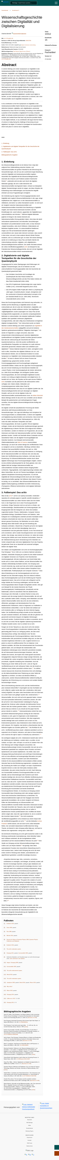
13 (4, 974)
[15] (19, 815)
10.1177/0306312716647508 (29, 1075)
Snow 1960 (9, 927)
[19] (21, 845)
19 (4, 998)
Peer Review (16, 51)
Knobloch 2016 (10, 923)
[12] (18, 710)
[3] (18, 322)
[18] (37, 840)
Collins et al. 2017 (11, 998)
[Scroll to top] (56, 1147)
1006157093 (28, 40)
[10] (33, 668)
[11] (39, 694)
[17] (33, 830)
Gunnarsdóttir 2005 (23, 953)
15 (4, 982)
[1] (6, 180)
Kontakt (29, 1140)
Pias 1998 (9, 931)
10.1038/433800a (24, 1045)
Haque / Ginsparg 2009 (12, 962)
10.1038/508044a (23, 1022)
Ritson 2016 (33, 982)
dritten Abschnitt (38, 395)
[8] (11, 551)
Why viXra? (9, 986)
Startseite (29, 1119)
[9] (38, 570)
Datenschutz (30, 1146)
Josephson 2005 (11, 982)
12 (4, 970)
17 (4, 990)
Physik (28, 51)
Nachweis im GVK (32, 1017)
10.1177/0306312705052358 (11, 1034)
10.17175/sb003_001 (8, 38)
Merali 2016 (10, 974)
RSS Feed (29, 1143)
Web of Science (22, 442)
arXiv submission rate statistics (17, 958)
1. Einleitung (5, 143)
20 (4, 1002)
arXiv (26, 247)
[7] (40, 497)
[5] (8, 348)
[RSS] (26, 1155)
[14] (40, 734)
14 (4, 978)
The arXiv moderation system (14, 949)
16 (4, 986)
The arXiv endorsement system (14, 970)
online (26, 1026)
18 (4, 994)
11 (4, 966)
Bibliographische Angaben (10, 155)
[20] (8, 900)
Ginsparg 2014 (10, 994)
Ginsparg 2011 (10, 953)
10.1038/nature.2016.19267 (23, 1059)
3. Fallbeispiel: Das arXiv (9, 152)
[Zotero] (33, 1155)
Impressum (29, 1137)
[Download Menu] (56, 1153)
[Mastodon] (29, 1155)
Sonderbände (5, 10)
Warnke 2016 (10, 935)
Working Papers (29, 1131)
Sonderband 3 (15, 10)
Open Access (23, 51)
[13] (28, 727)
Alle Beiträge (29, 1122)
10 (4, 962)
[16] (25, 820)
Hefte (29, 1125)
